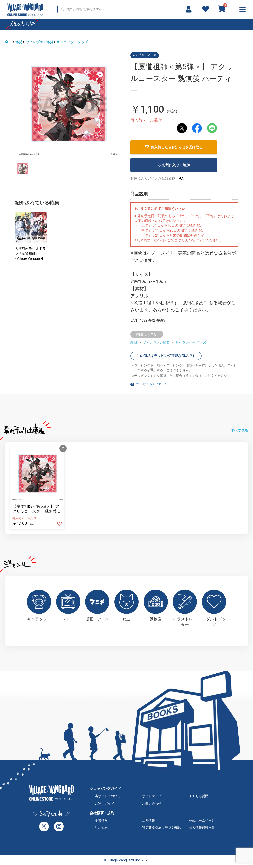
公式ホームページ (202, 820)
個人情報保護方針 (202, 827)
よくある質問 (198, 796)
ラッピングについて (151, 384)
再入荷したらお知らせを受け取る (177, 147)
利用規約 (101, 827)
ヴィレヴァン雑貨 (39, 42)
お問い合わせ (151, 803)
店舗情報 (148, 820)
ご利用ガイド (104, 803)
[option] (68, 105)
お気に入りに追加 (176, 165)
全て (8, 42)
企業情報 (101, 820)
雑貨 (18, 42)
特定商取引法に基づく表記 (161, 827)
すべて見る (239, 430)
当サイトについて (108, 796)
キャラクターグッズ (72, 42)
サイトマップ (151, 796)
